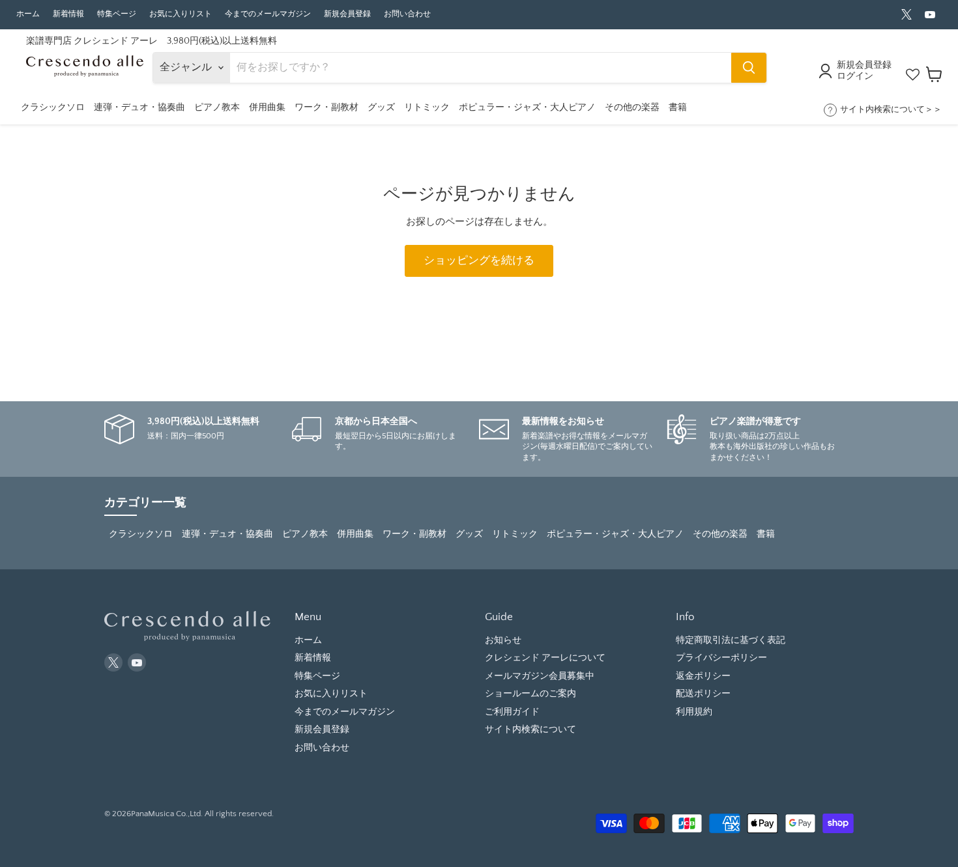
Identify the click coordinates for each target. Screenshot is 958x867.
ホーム (28, 14)
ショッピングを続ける (479, 260)
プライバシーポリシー (721, 658)
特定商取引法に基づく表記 (730, 640)
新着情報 (68, 14)
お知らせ (503, 640)
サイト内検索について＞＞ (891, 109)
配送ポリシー (703, 694)
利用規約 (694, 712)
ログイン (855, 76)
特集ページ (116, 14)
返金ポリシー (703, 676)
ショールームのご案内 (530, 694)
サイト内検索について (530, 729)
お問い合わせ (407, 14)
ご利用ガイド (512, 712)
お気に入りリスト (180, 14)
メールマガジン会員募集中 (539, 676)
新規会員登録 (347, 14)
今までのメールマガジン (268, 14)
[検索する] (748, 68)
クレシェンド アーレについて (545, 658)
